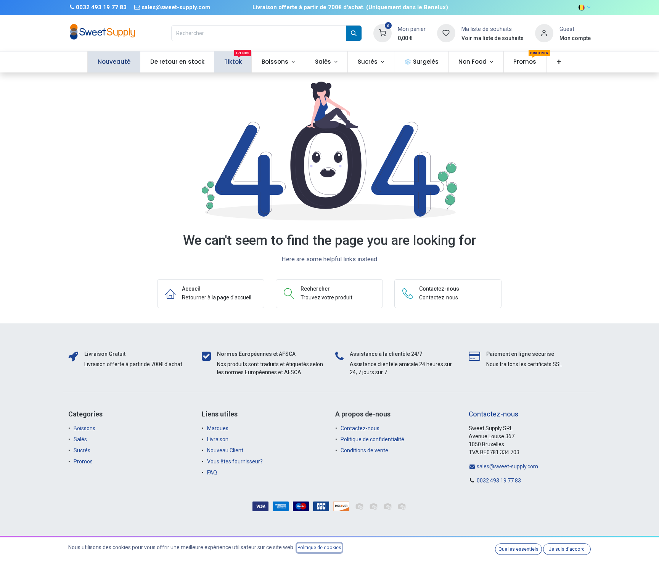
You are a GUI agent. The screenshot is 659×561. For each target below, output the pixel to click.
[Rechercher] (354, 33)
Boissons (84, 428)
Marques (217, 428)
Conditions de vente (364, 450)
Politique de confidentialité (372, 439)
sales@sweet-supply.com (507, 466)
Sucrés (83, 450)
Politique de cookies (319, 547)
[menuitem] (114, 61)
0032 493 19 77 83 (499, 480)
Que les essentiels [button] (518, 549)
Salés (80, 439)
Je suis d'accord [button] (567, 549)
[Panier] (382, 32)
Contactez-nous (360, 428)
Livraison (217, 439)
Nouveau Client (225, 450)
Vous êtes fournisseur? (235, 461)
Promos (84, 461)
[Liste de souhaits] (446, 32)
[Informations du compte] (544, 32)
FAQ (212, 472)
